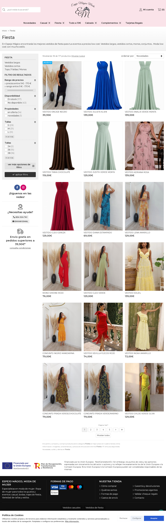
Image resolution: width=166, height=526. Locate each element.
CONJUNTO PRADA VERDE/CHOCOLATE (62, 413)
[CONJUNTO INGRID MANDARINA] (62, 327)
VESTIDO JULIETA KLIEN (95, 112)
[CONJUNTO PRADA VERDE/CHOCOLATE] (62, 387)
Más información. (72, 521)
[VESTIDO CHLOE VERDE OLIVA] (144, 387)
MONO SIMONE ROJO (53, 293)
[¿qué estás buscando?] (21, 9)
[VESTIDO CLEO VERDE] (103, 266)
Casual (43, 23)
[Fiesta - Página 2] (115, 430)
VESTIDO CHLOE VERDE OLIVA (140, 413)
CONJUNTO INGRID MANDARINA (58, 353)
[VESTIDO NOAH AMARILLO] (144, 327)
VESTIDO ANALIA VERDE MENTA (140, 112)
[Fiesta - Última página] (122, 430)
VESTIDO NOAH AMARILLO (138, 353)
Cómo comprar (109, 486)
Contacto (139, 498)
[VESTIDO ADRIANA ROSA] (144, 146)
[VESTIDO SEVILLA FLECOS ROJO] (103, 327)
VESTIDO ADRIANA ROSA (137, 172)
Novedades (29, 23)
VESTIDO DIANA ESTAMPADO (98, 232)
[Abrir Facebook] (17, 187)
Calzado (89, 23)
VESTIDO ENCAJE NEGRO (55, 112)
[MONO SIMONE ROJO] (62, 266)
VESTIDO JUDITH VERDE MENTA (99, 172)
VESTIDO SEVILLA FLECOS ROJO (99, 353)
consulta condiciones (20, 248)
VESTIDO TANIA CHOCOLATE (56, 172)
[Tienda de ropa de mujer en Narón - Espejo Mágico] (83, 10)
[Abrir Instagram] (23, 187)
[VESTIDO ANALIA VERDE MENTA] (144, 85)
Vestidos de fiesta (94, 507)
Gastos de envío (109, 498)
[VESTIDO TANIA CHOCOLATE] (62, 146)
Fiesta (58, 23)
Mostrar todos (78, 56)
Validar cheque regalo (146, 494)
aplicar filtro (21, 174)
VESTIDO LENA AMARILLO (137, 232)
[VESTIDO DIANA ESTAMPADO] (103, 206)
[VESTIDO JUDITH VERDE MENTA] (103, 146)
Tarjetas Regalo (134, 23)
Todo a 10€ (75, 23)
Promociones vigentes (146, 490)
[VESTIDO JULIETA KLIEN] (103, 85)
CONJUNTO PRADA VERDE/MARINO (101, 413)
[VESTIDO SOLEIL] (144, 266)
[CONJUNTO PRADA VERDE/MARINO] (103, 387)
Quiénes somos (109, 490)
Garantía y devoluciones (147, 486)
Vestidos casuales (71, 507)
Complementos (109, 23)
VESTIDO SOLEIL (133, 293)
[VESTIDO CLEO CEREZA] (62, 206)
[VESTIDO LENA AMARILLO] (144, 206)
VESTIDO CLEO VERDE (94, 293)
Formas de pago (109, 494)
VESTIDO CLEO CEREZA (54, 232)
